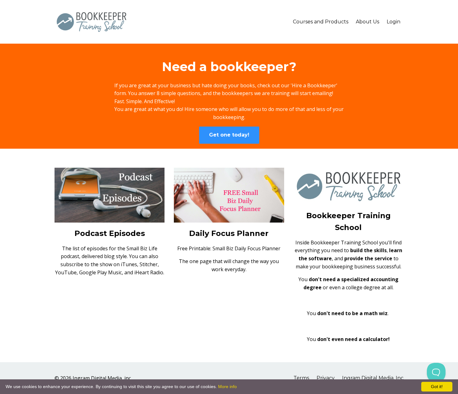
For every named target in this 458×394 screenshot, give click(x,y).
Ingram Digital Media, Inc (372, 378)
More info (227, 386)
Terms (301, 378)
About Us (367, 22)
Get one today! (229, 135)
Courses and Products (320, 22)
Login (393, 22)
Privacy (326, 378)
